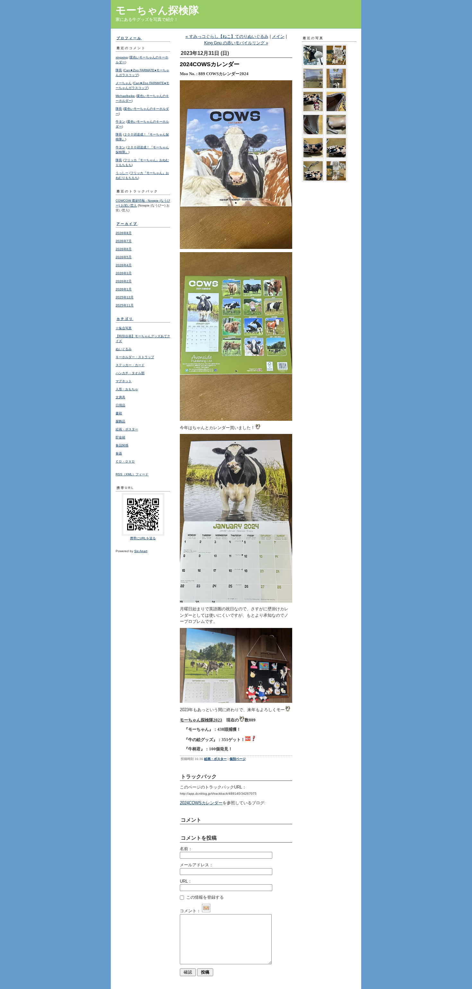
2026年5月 (124, 257)
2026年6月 (124, 249)
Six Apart (140, 551)
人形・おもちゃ (127, 389)
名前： (186, 848)
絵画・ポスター (127, 429)
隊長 (119, 70)
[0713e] (313, 148)
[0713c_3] (313, 171)
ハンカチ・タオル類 (130, 373)
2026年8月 (124, 233)
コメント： (190, 910)
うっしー (122, 173)
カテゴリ (125, 319)
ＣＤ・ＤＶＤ (125, 461)
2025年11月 (125, 305)
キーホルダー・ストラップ (135, 357)
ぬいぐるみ (124, 349)
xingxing (122, 57)
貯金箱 (120, 437)
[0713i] (313, 101)
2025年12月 (125, 297)
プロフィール (129, 38)
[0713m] (313, 55)
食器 (119, 453)
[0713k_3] (313, 78)
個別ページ (238, 759)
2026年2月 (124, 281)
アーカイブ (127, 223)
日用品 (120, 405)
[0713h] (336, 101)
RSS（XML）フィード (132, 474)
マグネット (124, 381)
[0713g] (313, 124)
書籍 (119, 413)
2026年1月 (124, 289)
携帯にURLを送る (143, 538)
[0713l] (336, 55)
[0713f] (336, 124)
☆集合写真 (124, 328)
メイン (278, 36)
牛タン (120, 121)
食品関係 (122, 445)
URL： (186, 881)
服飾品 (120, 421)
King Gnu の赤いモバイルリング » (236, 42)
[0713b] (336, 171)
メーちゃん (124, 83)
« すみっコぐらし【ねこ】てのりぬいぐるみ (227, 36)
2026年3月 (124, 273)
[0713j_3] (336, 78)
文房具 (120, 397)
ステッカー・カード (130, 365)
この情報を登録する (204, 897)
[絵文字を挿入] (206, 910)
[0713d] (336, 148)
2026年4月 (124, 265)
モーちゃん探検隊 (157, 10)
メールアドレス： (196, 864)
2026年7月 (124, 241)
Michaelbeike (125, 96)
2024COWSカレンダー (201, 802)
